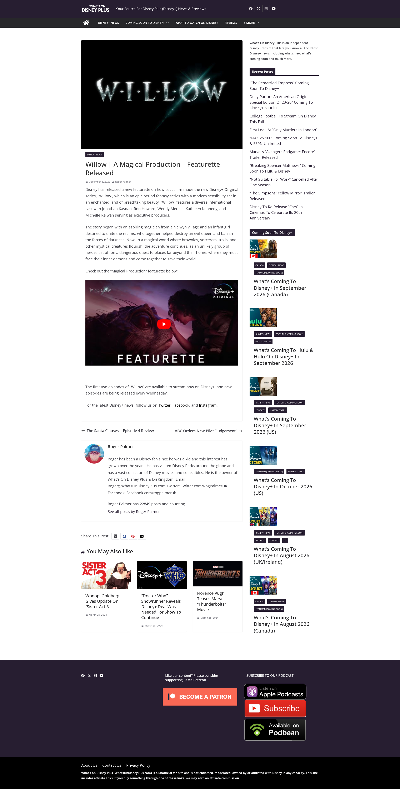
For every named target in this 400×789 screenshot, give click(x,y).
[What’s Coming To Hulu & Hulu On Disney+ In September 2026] (263, 311)
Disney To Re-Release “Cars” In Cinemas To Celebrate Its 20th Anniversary (276, 212)
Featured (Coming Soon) (269, 272)
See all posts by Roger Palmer (134, 511)
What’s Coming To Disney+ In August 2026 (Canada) (281, 624)
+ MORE (249, 23)
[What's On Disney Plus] (86, 22)
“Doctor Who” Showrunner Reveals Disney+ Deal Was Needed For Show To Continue (161, 606)
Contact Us (111, 765)
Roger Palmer (123, 181)
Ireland (259, 540)
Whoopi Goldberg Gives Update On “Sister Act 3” (102, 601)
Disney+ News (94, 154)
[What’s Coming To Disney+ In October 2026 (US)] (263, 448)
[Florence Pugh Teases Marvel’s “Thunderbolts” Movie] (217, 564)
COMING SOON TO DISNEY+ (145, 23)
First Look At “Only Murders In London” (283, 129)
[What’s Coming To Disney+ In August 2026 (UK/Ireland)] (263, 510)
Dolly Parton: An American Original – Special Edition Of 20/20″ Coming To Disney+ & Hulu (282, 102)
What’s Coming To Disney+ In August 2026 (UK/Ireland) (281, 555)
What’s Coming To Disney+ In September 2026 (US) (280, 425)
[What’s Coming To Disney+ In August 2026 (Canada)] (263, 578)
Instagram (208, 405)
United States (263, 341)
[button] (167, 23)
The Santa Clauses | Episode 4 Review (120, 430)
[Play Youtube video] (163, 324)
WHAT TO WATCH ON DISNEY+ (196, 23)
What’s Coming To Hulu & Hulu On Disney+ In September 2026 (284, 356)
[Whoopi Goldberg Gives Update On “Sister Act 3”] (106, 564)
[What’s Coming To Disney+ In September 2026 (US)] (263, 380)
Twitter (164, 405)
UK (285, 540)
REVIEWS (231, 23)
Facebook (180, 405)
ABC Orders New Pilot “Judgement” (206, 430)
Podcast (260, 410)
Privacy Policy (138, 765)
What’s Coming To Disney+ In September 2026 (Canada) (280, 287)
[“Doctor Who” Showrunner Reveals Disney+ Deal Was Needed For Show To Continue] (162, 564)
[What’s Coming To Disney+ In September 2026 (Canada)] (263, 242)
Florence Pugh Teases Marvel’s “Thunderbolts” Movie (212, 601)
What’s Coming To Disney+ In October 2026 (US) (283, 486)
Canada (259, 265)
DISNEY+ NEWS (108, 23)
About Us (89, 765)
